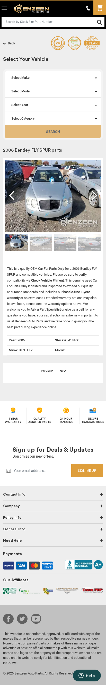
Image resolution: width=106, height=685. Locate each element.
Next (63, 371)
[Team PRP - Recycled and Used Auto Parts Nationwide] (92, 590)
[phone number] (88, 8)
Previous (47, 371)
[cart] (99, 8)
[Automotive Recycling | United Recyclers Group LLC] (29, 591)
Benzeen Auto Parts (30, 8)
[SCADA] (48, 591)
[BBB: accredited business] (84, 564)
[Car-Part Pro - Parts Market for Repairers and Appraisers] (67, 591)
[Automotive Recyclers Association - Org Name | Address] (9, 591)
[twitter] (22, 619)
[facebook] (8, 619)
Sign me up (87, 470)
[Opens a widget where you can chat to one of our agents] (87, 676)
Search (53, 132)
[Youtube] (36, 619)
